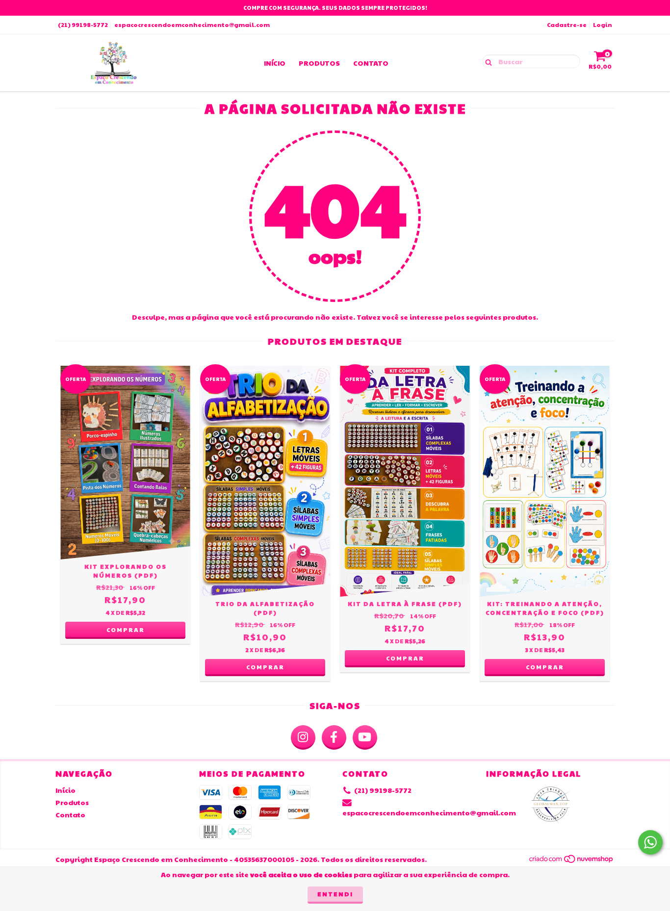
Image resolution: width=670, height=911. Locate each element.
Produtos (319, 63)
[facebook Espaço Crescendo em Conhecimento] (334, 737)
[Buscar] (486, 61)
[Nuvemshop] (572, 861)
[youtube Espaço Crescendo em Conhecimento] (365, 737)
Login (602, 24)
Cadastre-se (567, 24)
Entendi (335, 894)
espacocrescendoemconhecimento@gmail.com (192, 24)
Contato (370, 63)
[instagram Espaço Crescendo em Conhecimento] (303, 737)
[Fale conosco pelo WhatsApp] (650, 842)
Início (274, 63)
